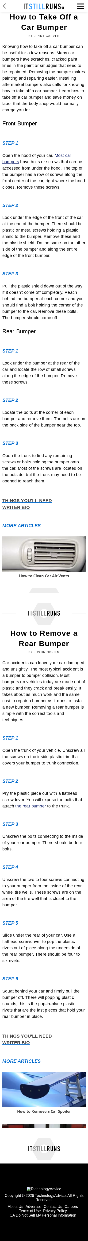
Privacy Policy (55, 1211)
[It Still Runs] (44, 6)
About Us (15, 1207)
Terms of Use (30, 1211)
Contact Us (53, 1207)
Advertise (33, 1207)
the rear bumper (30, 806)
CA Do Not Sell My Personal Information (43, 1215)
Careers (71, 1207)
